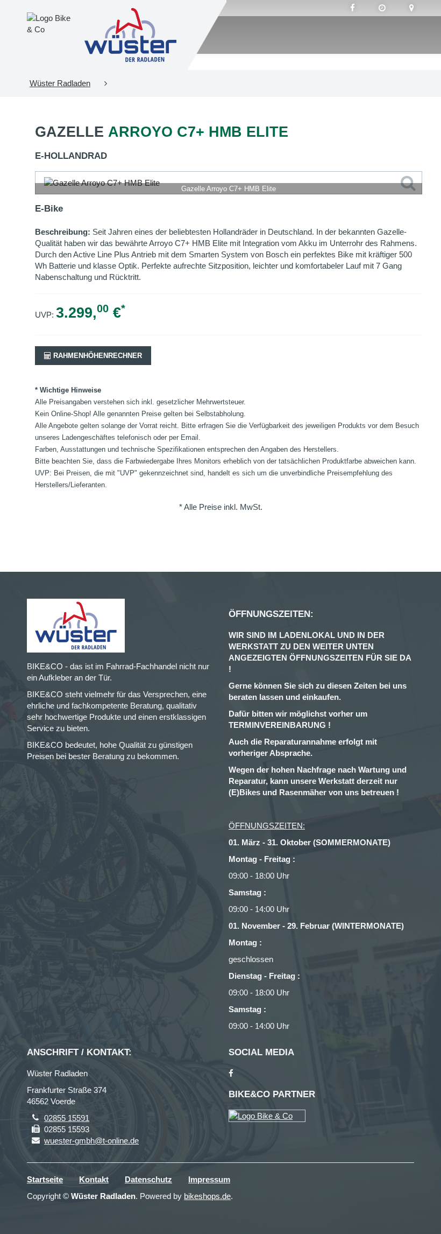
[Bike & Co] (267, 1116)
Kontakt (94, 1179)
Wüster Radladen (60, 83)
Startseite (45, 1179)
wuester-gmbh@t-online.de (91, 1140)
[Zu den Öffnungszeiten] (382, 8)
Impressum (209, 1179)
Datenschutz (148, 1179)
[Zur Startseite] (131, 35)
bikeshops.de (207, 1196)
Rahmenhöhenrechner (96, 356)
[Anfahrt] (411, 8)
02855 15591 (66, 1118)
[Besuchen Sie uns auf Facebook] (352, 8)
